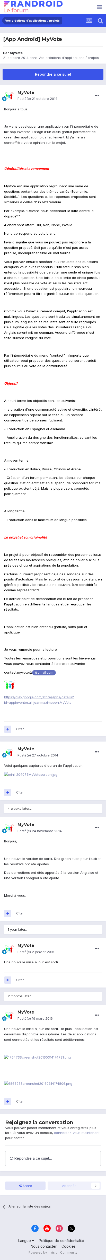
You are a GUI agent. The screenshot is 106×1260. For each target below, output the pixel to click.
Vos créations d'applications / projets (69, 58)
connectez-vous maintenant (77, 1133)
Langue (25, 1240)
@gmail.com (43, 672)
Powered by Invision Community (53, 1252)
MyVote (16, 53)
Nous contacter (44, 1246)
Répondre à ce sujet (53, 74)
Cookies (68, 1246)
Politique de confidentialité (61, 1240)
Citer (20, 729)
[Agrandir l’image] (10, 684)
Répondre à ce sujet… (32, 1158)
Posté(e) (37, 98)
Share (27, 1186)
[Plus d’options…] (97, 96)
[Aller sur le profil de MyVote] (9, 96)
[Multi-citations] (7, 729)
